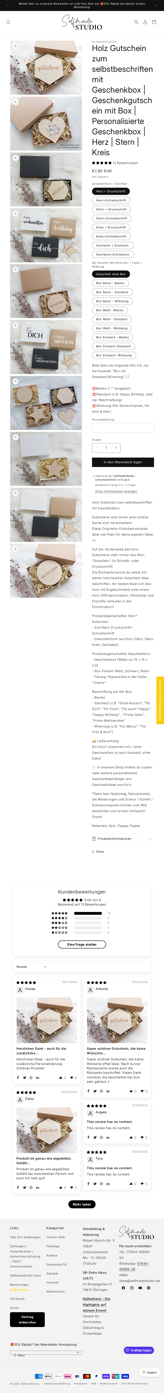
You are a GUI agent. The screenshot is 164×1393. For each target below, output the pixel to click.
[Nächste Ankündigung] (156, 5)
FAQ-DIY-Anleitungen (25, 1237)
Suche (14, 1307)
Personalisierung (103, 419)
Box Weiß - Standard (111, 319)
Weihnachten (55, 1291)
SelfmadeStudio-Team (25, 1275)
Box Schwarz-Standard (113, 346)
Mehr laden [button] (82, 1204)
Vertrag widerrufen (27, 1319)
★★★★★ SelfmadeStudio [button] (160, 700)
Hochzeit (52, 1282)
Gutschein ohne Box (111, 274)
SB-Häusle (17, 1298)
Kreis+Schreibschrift (111, 236)
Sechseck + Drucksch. (113, 245)
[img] (26, 983)
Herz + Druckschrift (111, 191)
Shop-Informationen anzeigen (116, 491)
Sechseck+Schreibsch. (113, 254)
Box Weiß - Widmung (112, 328)
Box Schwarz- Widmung (114, 355)
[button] (8, 22)
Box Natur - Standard (112, 292)
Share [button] (100, 851)
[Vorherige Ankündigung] (7, 5)
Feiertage (53, 1246)
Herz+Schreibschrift (111, 200)
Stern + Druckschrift (111, 209)
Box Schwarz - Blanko (112, 337)
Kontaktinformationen (135, 1383)
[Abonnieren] (77, 1353)
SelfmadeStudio (30, 1383)
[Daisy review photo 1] (46, 1130)
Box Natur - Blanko (110, 283)
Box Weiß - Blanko (110, 310)
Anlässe (51, 1255)
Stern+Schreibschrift (111, 218)
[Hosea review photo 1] (46, 1020)
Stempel (52, 1273)
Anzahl (96, 439)
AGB (93, 1383)
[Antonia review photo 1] (117, 1020)
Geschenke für (56, 1264)
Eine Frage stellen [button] (82, 944)
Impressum (80, 1383)
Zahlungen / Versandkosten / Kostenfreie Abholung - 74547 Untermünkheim (25, 1256)
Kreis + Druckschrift (111, 227)
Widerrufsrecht (109, 1383)
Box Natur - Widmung (112, 301)
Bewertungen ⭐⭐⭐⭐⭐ (19, 1287)
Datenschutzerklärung (57, 1383)
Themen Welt (55, 1237)
